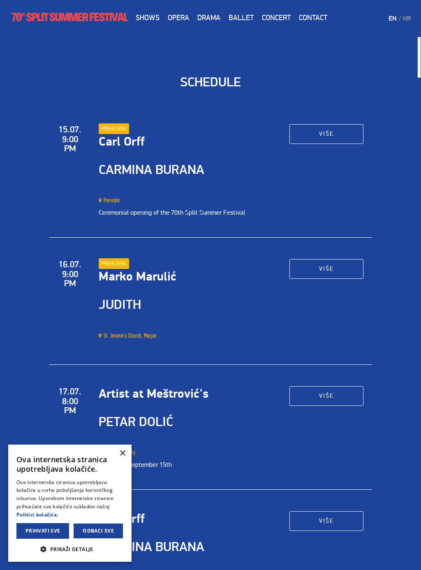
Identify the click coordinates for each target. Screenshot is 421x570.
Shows (148, 17)
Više (326, 133)
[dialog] (70, 503)
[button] (69, 549)
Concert (276, 17)
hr (407, 18)
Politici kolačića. (37, 514)
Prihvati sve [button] (42, 530)
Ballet (241, 17)
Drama (208, 17)
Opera (178, 17)
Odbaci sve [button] (98, 530)
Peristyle (112, 200)
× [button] (122, 453)
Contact (313, 17)
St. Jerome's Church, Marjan (130, 335)
